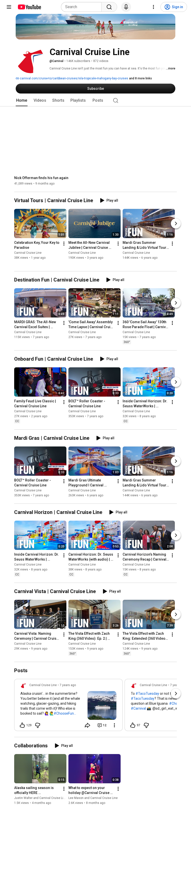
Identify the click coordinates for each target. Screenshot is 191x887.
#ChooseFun (64, 713)
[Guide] (9, 7)
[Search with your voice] (126, 7)
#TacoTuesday (147, 694)
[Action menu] (114, 725)
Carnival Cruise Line (28, 253)
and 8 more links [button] (140, 78)
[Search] (109, 7)
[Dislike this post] (38, 725)
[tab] (22, 100)
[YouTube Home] (29, 7)
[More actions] (64, 244)
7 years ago (68, 685)
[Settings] (153, 7)
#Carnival (138, 708)
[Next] (176, 224)
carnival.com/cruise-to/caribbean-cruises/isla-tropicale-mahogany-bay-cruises (73, 78)
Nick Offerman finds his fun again (41, 178)
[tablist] (95, 100)
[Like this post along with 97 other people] (133, 725)
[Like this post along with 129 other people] (22, 725)
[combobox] (82, 7)
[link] (68, 706)
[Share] (88, 725)
